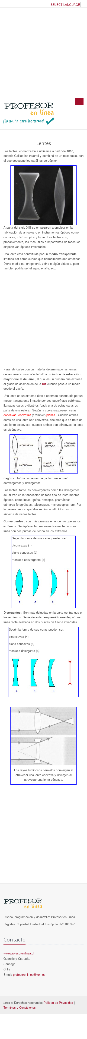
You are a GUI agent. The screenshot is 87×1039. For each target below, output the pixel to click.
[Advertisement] (43, 52)
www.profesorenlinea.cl (18, 953)
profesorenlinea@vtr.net (29, 974)
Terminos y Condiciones (19, 1007)
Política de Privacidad (58, 1002)
